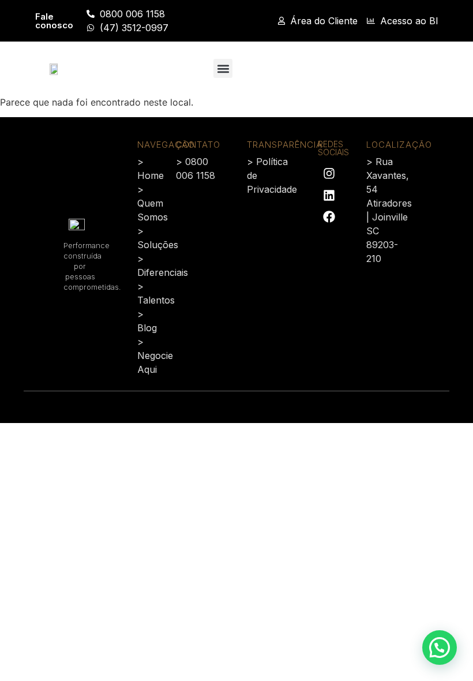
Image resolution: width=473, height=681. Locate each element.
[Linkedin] (329, 195)
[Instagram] (329, 173)
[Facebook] (329, 217)
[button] (222, 68)
